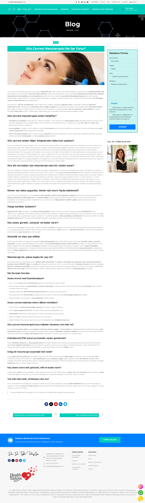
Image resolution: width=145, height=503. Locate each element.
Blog (77, 30)
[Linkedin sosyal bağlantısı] (84, 2)
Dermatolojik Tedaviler (76, 468)
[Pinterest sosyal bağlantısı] (81, 2)
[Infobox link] (129, 9)
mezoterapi (49, 128)
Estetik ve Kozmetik (78, 464)
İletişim (90, 469)
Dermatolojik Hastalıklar (76, 456)
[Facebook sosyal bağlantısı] (76, 2)
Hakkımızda (92, 455)
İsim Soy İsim (113, 58)
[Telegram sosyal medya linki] (87, 2)
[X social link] (79, 2)
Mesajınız (112, 81)
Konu (111, 73)
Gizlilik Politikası (93, 465)
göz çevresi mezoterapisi (68, 172)
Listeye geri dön (56, 414)
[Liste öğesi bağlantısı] (55, 457)
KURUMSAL (92, 452)
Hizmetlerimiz (77, 452)
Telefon (111, 65)
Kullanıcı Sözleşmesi (95, 462)
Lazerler (74, 460)
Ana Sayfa (69, 30)
